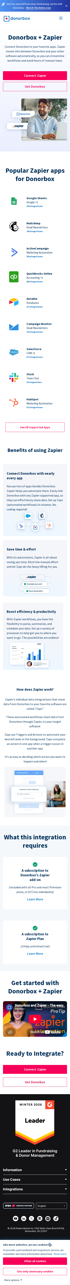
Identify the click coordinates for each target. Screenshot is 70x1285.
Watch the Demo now (38, 7)
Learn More (35, 899)
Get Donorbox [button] (35, 86)
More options (11, 1280)
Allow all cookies (35, 1261)
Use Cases (11, 1179)
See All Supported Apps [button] (35, 427)
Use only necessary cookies (35, 1271)
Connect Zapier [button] (35, 75)
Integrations (13, 1189)
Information (12, 1170)
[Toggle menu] (61, 19)
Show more (60, 1254)
